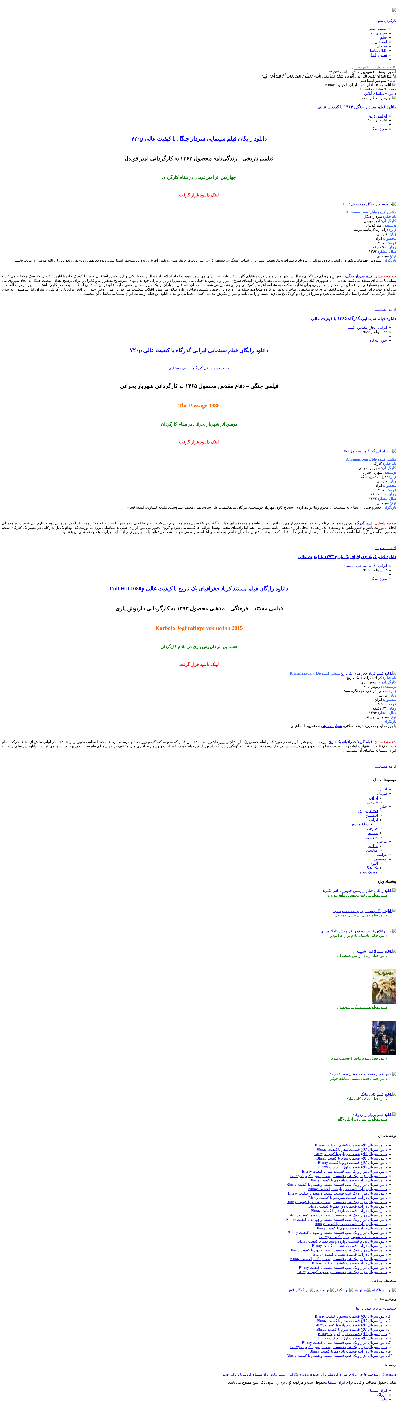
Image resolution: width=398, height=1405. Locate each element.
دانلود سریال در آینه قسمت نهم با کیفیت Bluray (351, 1228)
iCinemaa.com (303, 1374)
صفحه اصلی (377, 29)
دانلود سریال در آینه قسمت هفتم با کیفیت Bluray (350, 1254)
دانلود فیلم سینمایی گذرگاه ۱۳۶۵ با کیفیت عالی (353, 318)
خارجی (372, 802)
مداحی (373, 846)
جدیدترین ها (387, 1308)
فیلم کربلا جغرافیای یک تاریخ (350, 742)
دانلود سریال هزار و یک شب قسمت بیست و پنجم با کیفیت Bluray (337, 1215)
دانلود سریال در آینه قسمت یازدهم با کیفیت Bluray (349, 1211)
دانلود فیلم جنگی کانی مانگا (366, 1099)
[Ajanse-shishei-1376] (373, 951)
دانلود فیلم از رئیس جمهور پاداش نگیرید (357, 895)
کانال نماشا (378, 50)
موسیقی (380, 859)
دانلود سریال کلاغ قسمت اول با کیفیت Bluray (352, 1167)
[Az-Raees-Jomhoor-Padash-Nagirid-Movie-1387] (359, 891)
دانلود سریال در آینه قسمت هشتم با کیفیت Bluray (349, 1246)
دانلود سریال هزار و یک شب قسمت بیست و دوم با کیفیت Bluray (338, 1250)
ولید (384, 1399)
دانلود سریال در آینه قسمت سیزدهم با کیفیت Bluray (347, 1198)
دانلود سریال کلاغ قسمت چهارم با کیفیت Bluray (350, 1154)
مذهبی (361, 566)
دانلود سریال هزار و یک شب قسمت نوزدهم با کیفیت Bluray (342, 1272)
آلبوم (374, 863)
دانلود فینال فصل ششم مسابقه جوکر (358, 1078)
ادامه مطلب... (385, 309)
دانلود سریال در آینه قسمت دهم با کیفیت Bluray (351, 1224)
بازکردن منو (387, 21)
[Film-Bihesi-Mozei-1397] (364, 911)
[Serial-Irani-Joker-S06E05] (362, 1074)
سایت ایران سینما (266, 1374)
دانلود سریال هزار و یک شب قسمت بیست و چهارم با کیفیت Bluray (336, 1219)
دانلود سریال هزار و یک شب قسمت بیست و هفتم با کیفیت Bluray (337, 1193)
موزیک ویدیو (369, 872)
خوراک (382, 1395)
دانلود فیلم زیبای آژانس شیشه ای (362, 956)
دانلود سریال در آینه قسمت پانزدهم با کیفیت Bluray (348, 1180)
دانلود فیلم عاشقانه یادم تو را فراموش (358, 935)
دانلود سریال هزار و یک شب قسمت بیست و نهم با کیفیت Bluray (338, 1176)
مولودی (372, 850)
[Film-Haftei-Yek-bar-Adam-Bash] (384, 1003)
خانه (393, 81)
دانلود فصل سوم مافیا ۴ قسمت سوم (359, 1058)
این (157, 294)
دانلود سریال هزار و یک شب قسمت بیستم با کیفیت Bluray (343, 1268)
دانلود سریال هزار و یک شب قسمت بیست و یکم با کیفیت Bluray (338, 1259)
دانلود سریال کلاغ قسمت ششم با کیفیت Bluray (351, 1145)
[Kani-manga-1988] (378, 1094)
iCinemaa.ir (389, 1374)
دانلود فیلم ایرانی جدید (327, 1374)
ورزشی (372, 837)
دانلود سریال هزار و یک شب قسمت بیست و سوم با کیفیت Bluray (337, 1233)
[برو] (351, 68)
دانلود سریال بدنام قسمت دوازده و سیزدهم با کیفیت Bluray (342, 1241)
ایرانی (382, 116)
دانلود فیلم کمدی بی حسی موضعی (360, 915)
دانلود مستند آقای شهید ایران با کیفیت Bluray (353, 1237)
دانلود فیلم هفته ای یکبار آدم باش (362, 1007)
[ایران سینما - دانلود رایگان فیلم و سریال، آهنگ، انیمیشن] (394, 9)
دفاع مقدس (366, 327)
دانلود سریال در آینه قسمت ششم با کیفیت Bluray (349, 1263)
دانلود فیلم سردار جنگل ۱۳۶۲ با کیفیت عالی (356, 106)
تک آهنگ (372, 868)
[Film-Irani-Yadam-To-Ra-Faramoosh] (358, 931)
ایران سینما (285, 1374)
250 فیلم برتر (368, 811)
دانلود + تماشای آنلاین (380, 93)
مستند (348, 566)
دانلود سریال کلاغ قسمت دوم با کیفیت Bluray (352, 1163)
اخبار (383, 789)
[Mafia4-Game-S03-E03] (384, 1054)
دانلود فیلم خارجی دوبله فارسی (361, 1374)
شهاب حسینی (331, 726)
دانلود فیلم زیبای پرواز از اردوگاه (362, 1119)
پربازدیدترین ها (367, 1308)
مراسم (381, 855)
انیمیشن (381, 42)
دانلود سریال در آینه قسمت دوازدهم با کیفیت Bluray (347, 1206)
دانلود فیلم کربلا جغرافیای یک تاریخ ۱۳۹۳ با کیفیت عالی (347, 556)
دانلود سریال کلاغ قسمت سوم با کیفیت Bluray (351, 1158)
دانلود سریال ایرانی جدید (238, 1374)
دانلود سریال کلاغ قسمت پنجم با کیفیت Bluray (352, 1150)
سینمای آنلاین (377, 33)
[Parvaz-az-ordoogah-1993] (374, 1115)
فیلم (383, 37)
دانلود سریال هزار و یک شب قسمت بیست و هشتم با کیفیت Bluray (337, 1184)
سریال (382, 46)
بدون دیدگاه (378, 129)
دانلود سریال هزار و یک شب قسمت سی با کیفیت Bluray (344, 1171)
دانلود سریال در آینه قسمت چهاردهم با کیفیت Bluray (347, 1189)
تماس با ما (379, 55)
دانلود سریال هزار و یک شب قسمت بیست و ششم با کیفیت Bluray (337, 1202)
